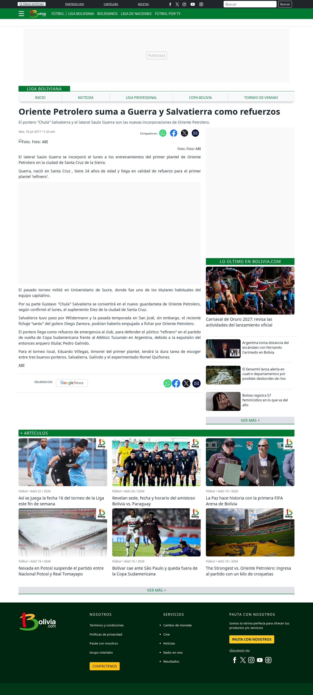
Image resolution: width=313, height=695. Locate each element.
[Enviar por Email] (195, 132)
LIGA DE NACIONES (136, 13)
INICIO (40, 97)
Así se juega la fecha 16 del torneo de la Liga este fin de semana (61, 501)
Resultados (171, 661)
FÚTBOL (58, 13)
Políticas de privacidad (106, 634)
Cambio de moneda (177, 625)
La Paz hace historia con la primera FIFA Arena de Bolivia (244, 501)
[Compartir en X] (184, 132)
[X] (177, 4)
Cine (166, 634)
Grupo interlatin (101, 652)
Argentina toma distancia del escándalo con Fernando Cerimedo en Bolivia (265, 347)
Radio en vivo (173, 652)
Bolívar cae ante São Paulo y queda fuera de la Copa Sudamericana (155, 571)
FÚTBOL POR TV (168, 13)
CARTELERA (111, 4)
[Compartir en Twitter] (186, 383)
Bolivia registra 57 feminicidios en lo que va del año (265, 400)
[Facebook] (170, 4)
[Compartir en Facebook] (173, 132)
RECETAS (143, 4)
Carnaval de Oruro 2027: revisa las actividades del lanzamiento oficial (239, 322)
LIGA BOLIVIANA (81, 13)
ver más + (250, 420)
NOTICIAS (85, 97)
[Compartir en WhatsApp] (162, 132)
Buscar (285, 4)
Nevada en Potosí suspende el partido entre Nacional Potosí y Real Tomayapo (61, 571)
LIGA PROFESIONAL (141, 97)
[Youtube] (193, 4)
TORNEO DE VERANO (261, 97)
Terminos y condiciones (107, 625)
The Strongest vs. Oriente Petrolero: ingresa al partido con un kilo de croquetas (248, 571)
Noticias (169, 643)
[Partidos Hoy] (201, 4)
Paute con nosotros (104, 643)
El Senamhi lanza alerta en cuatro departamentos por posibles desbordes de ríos (264, 374)
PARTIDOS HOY (74, 4)
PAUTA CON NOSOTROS (251, 639)
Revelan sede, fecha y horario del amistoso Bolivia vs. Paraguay (153, 501)
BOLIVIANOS (107, 13)
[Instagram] (184, 4)
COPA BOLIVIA (200, 97)
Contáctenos (104, 666)
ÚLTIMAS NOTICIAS (31, 4)
